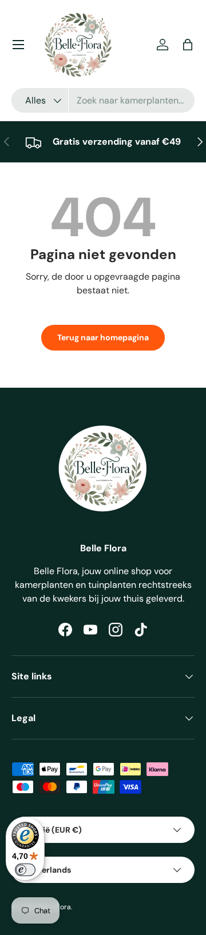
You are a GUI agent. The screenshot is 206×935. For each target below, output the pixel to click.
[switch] (25, 870)
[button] (187, 44)
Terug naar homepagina (103, 337)
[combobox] (103, 100)
